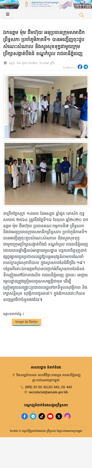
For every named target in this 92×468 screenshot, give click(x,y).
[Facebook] (24, 416)
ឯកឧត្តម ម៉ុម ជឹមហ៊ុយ (26, 322)
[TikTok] (42, 416)
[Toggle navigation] (8, 14)
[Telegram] (33, 416)
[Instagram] (67, 416)
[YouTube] (50, 416)
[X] (59, 416)
